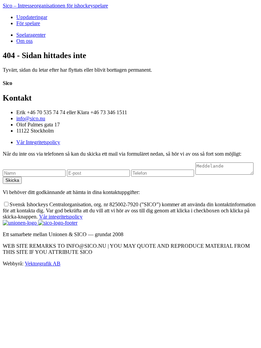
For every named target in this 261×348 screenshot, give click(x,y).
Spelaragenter (31, 35)
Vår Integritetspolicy (38, 142)
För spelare (28, 23)
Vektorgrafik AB (42, 263)
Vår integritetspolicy (61, 217)
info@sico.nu (30, 118)
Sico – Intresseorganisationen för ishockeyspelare (55, 5)
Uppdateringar (31, 17)
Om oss (24, 41)
